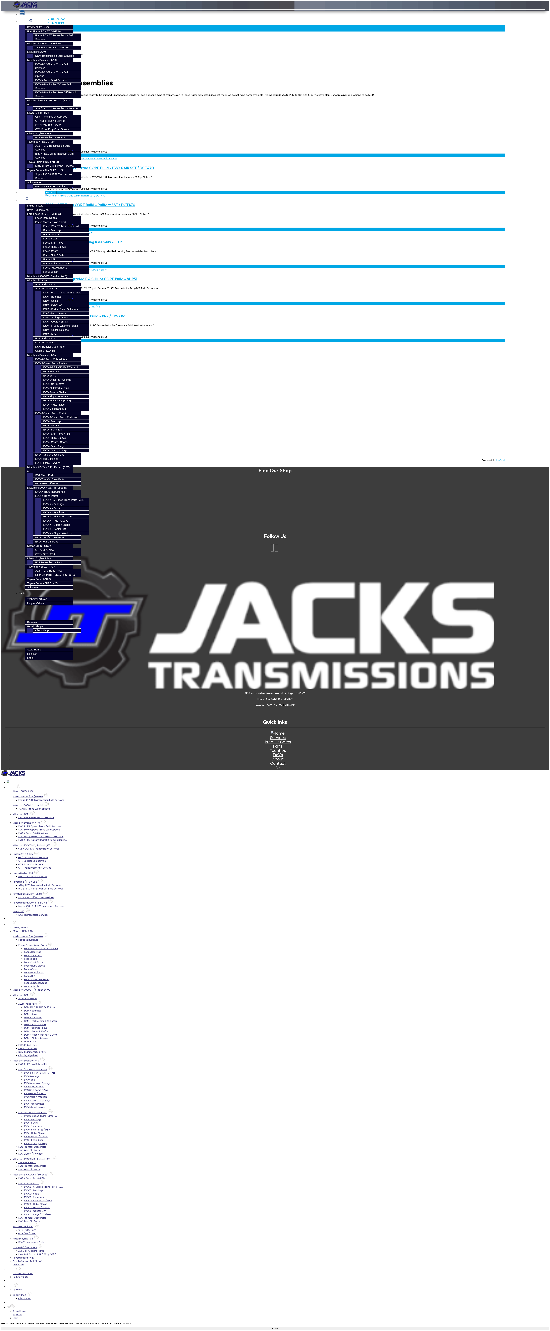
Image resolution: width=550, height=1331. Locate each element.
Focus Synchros (52, 234)
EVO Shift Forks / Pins (56, 388)
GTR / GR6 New (44, 549)
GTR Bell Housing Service (50, 120)
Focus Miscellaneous (55, 267)
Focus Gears (50, 251)
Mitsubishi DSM (36, 51)
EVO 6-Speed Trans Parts (50, 413)
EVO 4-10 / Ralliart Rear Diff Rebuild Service (42, 840)
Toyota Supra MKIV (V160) (42, 162)
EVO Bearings (51, 371)
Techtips (278, 750)
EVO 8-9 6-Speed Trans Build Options (39, 829)
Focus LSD (49, 259)
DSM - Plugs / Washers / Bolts (60, 325)
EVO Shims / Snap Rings (57, 400)
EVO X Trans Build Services (51, 80)
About (278, 759)
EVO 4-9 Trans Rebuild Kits (51, 359)
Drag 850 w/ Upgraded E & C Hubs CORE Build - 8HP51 (91, 279)
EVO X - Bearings (53, 504)
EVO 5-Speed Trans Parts (50, 363)
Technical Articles (37, 599)
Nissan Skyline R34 (38, 133)
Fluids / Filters (35, 205)
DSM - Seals (50, 300)
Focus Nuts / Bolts (53, 255)
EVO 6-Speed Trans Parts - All (60, 417)
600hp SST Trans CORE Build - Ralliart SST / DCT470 (90, 204)
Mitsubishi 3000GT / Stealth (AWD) (47, 276)
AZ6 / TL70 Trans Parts (48, 570)
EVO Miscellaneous (54, 408)
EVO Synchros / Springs (57, 379)
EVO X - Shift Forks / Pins (58, 516)
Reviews (32, 622)
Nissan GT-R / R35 (38, 112)
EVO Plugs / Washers (55, 396)
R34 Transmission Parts (49, 562)
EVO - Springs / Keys (55, 450)
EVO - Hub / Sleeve (54, 438)
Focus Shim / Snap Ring (57, 263)
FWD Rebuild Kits (45, 338)
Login (30, 657)
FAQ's (278, 755)
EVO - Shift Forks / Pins (56, 433)
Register (32, 653)
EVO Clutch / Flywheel (48, 463)
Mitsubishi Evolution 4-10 (41, 60)
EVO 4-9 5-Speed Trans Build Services (39, 826)
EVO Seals (49, 375)
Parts (22, 200)
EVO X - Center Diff (54, 529)
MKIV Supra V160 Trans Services (54, 166)
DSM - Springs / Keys (55, 317)
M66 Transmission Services (51, 186)
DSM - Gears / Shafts (55, 321)
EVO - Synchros (52, 429)
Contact (278, 763)
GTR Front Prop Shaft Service (52, 129)
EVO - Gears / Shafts (55, 442)
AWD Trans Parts (45, 288)
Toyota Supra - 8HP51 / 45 (42, 583)
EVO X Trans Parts (46, 496)
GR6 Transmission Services (51, 116)
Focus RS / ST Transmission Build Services (41, 800)
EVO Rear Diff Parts (46, 458)
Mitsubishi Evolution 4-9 (40, 355)
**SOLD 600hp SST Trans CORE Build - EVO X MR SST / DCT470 (99, 168)
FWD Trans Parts (45, 342)
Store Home (34, 649)
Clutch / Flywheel (45, 350)
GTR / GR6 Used (45, 554)
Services (24, 21)
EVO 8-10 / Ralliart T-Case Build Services (40, 836)
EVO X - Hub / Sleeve (55, 520)
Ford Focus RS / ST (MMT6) (43, 31)
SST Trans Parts (44, 475)
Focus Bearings (52, 230)
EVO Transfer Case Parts (49, 454)
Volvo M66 (33, 182)
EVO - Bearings (52, 421)
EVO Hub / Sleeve (53, 384)
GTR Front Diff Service (48, 125)
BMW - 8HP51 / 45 (38, 27)
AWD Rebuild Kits (45, 284)
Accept (275, 1328)
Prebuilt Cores (27, 192)
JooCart (500, 460)
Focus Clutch (50, 271)
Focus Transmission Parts (50, 222)
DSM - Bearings (52, 296)
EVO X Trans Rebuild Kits (50, 491)
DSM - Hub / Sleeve (54, 313)
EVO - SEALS (51, 425)
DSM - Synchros (52, 305)
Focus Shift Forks (53, 242)
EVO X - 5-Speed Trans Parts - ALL (63, 500)
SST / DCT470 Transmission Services (56, 108)
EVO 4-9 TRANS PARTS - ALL (60, 367)
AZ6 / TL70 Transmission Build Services (39, 885)
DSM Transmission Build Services (54, 55)
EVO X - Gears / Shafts (56, 524)
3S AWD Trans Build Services (52, 47)
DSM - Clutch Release (56, 330)
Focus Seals (50, 238)
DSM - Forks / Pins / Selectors (60, 309)
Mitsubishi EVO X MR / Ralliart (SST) (32, 845)
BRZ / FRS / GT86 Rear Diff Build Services (40, 888)
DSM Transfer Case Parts (50, 346)
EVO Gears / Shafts (54, 392)
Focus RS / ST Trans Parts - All (61, 226)
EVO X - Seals (51, 508)
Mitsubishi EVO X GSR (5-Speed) (46, 487)
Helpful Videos (35, 603)
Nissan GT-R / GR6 (38, 545)
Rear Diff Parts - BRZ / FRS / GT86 (55, 574)
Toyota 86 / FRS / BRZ (40, 141)
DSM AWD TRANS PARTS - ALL (62, 292)
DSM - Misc (50, 334)
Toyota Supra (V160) (39, 579)
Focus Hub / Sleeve (54, 246)
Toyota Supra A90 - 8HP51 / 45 (45, 170)
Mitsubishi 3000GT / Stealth (43, 43)
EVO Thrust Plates (54, 404)
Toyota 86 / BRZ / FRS (40, 566)
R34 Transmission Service (50, 137)
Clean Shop (42, 630)
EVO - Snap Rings (53, 446)
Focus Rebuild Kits (46, 218)
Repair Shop (34, 626)
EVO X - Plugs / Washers (57, 533)
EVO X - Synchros (53, 512)
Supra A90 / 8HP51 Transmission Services (41, 906)
